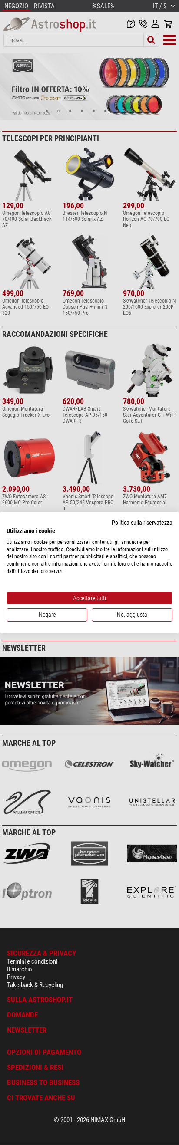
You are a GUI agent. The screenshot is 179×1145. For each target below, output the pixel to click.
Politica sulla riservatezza (142, 522)
